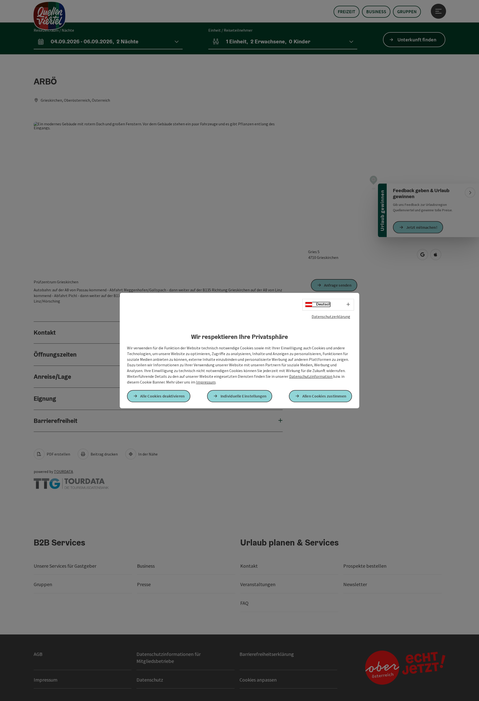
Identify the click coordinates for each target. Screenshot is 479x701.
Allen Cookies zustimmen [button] (324, 395)
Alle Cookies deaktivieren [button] (162, 395)
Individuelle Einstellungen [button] (244, 395)
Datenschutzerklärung (331, 316)
